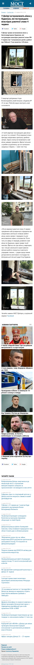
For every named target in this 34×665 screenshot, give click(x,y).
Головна (6, 8)
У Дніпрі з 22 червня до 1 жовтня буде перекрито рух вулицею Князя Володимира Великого (15, 507)
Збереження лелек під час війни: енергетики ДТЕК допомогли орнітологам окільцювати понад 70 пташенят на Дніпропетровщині (16, 540)
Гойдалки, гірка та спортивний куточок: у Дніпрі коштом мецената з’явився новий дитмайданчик (16, 496)
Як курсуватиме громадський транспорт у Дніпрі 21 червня (16, 571)
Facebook (10, 316)
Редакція (4, 645)
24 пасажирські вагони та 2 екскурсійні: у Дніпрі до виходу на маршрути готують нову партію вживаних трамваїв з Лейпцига (16, 592)
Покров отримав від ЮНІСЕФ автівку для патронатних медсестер (16, 551)
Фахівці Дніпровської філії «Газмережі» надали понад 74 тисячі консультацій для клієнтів (16, 561)
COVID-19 (26, 8)
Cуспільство (10, 12)
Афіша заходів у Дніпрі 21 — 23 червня (15, 636)
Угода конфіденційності (8, 649)
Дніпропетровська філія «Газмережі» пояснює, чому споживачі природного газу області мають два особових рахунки (16, 528)
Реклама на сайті (6, 647)
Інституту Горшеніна (12, 651)
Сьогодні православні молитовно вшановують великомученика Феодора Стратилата (15, 580)
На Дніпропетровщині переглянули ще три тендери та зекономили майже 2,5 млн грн (17, 616)
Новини (16, 8)
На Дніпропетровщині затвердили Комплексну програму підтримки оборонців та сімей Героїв (13, 518)
